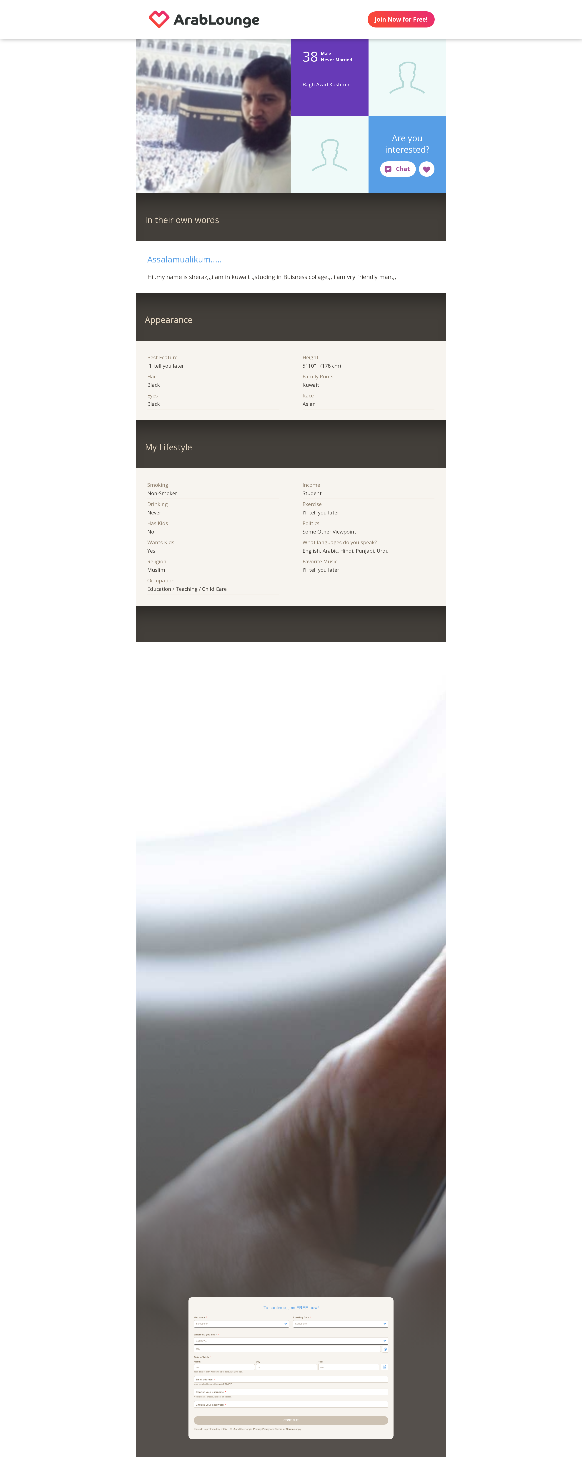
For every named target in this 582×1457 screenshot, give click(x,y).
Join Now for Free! (401, 19)
